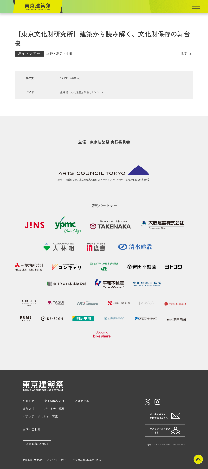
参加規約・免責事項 (33, 459)
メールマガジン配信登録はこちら (159, 415)
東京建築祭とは (54, 401)
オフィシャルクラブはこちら (160, 430)
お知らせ (28, 401)
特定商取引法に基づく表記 (87, 459)
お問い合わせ (31, 429)
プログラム (81, 401)
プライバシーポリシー (58, 459)
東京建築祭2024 (37, 444)
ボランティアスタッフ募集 (40, 416)
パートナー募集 (54, 408)
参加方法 (28, 408)
